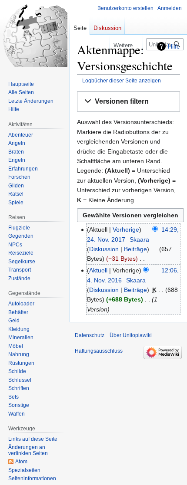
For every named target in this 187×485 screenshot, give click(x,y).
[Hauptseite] (35, 34)
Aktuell (98, 270)
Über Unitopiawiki (131, 335)
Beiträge (135, 249)
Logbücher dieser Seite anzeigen (121, 80)
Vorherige (126, 229)
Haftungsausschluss (99, 351)
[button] (128, 101)
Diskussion (104, 249)
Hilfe (174, 46)
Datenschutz (89, 335)
